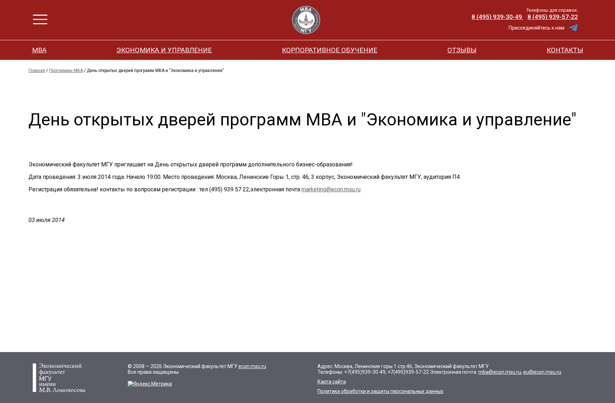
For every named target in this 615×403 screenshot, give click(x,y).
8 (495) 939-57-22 (552, 16)
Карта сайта (331, 381)
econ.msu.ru (252, 366)
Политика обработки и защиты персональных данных (380, 391)
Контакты (565, 50)
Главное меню (40, 19)
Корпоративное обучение (329, 50)
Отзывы (462, 50)
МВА (39, 50)
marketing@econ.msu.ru (331, 189)
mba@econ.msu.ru (499, 372)
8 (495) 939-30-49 (497, 16)
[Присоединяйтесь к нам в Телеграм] (573, 27)
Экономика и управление (164, 50)
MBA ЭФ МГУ (306, 20)
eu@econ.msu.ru (542, 372)
